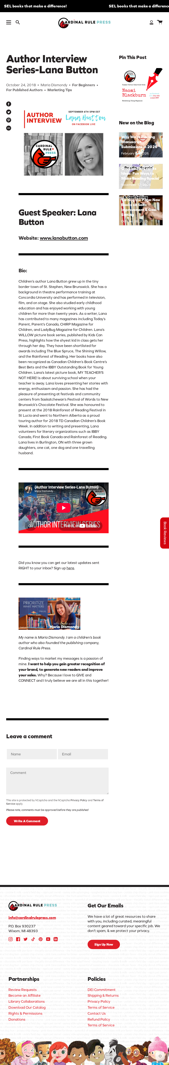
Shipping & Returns (103, 995)
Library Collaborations (26, 1001)
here (70, 568)
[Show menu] (9, 22)
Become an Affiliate (24, 995)
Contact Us (97, 1013)
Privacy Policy (78, 800)
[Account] (151, 22)
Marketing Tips (59, 90)
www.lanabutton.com (64, 238)
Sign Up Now (103, 944)
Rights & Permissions (25, 1013)
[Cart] (160, 22)
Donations (16, 1019)
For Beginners (83, 85)
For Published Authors (24, 90)
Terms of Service (101, 1007)
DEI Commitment (102, 990)
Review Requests (22, 990)
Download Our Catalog (27, 1007)
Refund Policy (99, 1019)
